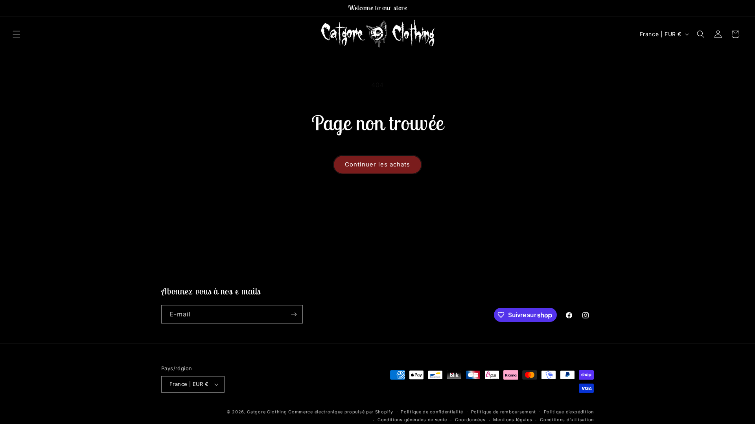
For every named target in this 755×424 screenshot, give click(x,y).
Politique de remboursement (503, 412)
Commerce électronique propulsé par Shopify (340, 412)
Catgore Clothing (267, 412)
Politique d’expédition (569, 412)
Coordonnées (470, 419)
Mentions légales (512, 419)
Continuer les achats (377, 164)
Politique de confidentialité (432, 412)
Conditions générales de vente (412, 419)
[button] (16, 34)
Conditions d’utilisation (567, 419)
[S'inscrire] (293, 314)
